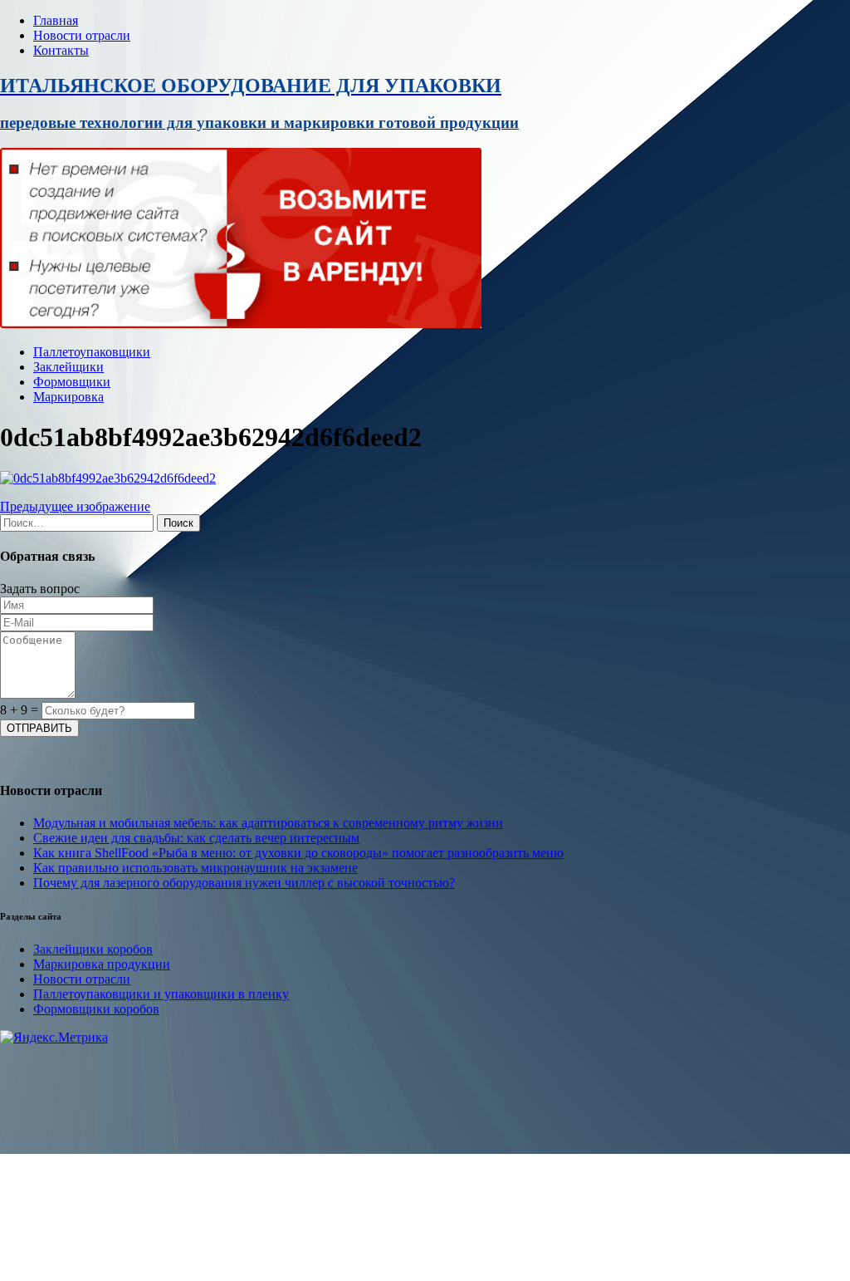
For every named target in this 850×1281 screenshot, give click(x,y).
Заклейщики (68, 367)
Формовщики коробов (96, 1009)
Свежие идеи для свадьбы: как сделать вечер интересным (196, 838)
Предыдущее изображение (75, 506)
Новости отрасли (81, 35)
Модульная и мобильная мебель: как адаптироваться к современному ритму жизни (268, 823)
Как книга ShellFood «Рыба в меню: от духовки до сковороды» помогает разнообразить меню (298, 853)
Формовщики (71, 382)
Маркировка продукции (101, 964)
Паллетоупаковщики (91, 352)
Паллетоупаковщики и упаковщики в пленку (161, 994)
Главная (55, 20)
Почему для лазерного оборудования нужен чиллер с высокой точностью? (244, 883)
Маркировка (68, 397)
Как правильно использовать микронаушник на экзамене (195, 868)
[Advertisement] (425, 1161)
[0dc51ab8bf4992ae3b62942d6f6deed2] (108, 478)
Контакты (61, 50)
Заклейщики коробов (93, 949)
